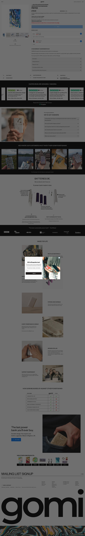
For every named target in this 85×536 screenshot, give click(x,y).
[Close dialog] (59, 257)
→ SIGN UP (34, 273)
